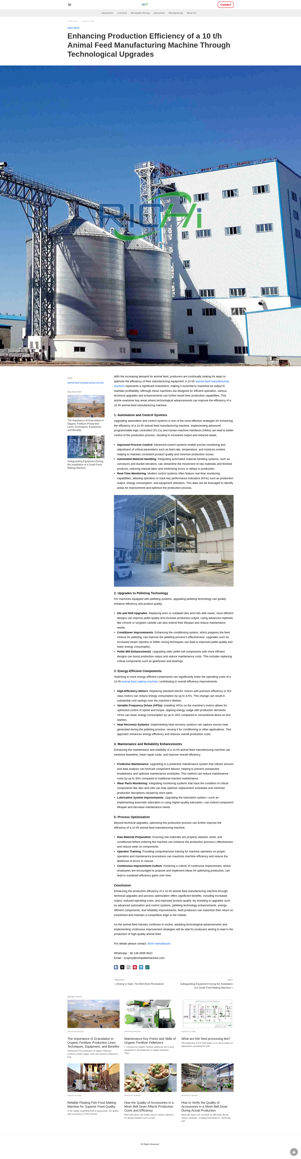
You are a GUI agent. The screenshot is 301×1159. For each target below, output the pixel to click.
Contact (225, 4)
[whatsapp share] (147, 967)
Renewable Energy (140, 13)
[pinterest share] (135, 967)
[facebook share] (116, 967)
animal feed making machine (140, 681)
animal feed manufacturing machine (85, 382)
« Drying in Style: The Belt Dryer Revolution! (139, 984)
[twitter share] (122, 967)
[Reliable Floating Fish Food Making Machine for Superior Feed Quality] (93, 1077)
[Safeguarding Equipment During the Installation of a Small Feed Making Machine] (86, 447)
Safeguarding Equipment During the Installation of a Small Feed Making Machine (85, 464)
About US (191, 13)
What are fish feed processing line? (205, 1038)
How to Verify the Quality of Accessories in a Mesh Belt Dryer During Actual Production (204, 1106)
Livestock (122, 13)
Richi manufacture (159, 943)
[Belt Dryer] (144, 4)
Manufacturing (176, 13)
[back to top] (294, 1152)
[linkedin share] (141, 967)
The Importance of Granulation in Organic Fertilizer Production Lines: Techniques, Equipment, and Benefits (93, 1042)
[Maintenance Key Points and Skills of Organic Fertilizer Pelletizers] (150, 1014)
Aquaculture (108, 13)
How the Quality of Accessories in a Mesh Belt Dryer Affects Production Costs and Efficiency (149, 1106)
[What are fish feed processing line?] (207, 1014)
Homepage (72, 21)
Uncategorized (75, 1031)
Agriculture (159, 13)
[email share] (129, 967)
